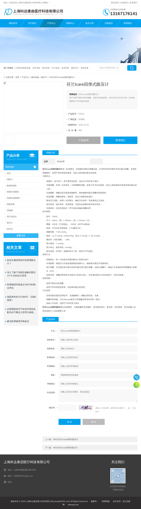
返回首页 (115, 3)
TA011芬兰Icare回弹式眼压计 (65, 439)
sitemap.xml (73, 505)
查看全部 (21, 235)
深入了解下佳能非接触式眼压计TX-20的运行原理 (21, 274)
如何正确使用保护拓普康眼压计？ (21, 262)
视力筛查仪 (12, 216)
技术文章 (90, 23)
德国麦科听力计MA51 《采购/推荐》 (21, 298)
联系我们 (133, 3)
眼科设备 (35, 77)
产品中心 (51, 23)
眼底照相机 (12, 186)
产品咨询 (84, 140)
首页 (17, 77)
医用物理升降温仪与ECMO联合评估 (21, 286)
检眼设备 (11, 204)
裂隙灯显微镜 (13, 192)
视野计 (10, 179)
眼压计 (44, 77)
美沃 (9, 173)
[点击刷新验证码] (86, 407)
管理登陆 (106, 501)
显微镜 (10, 210)
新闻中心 (70, 23)
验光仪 (10, 229)
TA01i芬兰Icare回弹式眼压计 (65, 447)
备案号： (95, 501)
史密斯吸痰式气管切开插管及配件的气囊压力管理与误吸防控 (21, 311)
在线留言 (124, 3)
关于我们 (32, 23)
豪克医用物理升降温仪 (18, 321)
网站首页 (13, 23)
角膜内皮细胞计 (14, 198)
